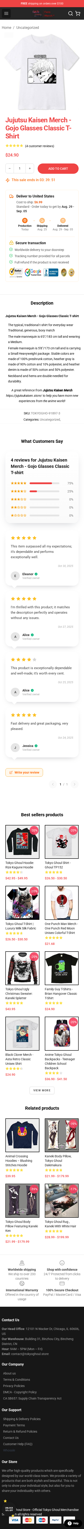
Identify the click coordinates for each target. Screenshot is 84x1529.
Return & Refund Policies (20, 1431)
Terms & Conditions (16, 1379)
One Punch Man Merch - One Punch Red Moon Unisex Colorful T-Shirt (61, 928)
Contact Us (11, 1438)
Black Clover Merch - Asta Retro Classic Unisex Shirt (19, 1059)
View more (42, 1090)
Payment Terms (14, 1425)
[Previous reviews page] (53, 784)
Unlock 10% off (9, 1509)
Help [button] (76, 1523)
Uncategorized (27, 27)
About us (9, 1373)
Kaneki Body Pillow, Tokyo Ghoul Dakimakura (58, 1160)
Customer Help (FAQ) (17, 1444)
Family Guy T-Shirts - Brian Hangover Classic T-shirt (61, 993)
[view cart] (77, 13)
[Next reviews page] (75, 784)
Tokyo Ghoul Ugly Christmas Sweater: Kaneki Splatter (18, 993)
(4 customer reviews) (39, 146)
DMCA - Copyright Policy (20, 1392)
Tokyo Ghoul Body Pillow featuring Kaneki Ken (21, 1226)
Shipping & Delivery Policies (22, 1419)
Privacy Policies (14, 1386)
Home (6, 27)
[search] (70, 13)
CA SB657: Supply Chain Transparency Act (32, 1398)
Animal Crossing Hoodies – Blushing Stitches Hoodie (18, 1160)
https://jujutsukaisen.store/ (24, 395)
